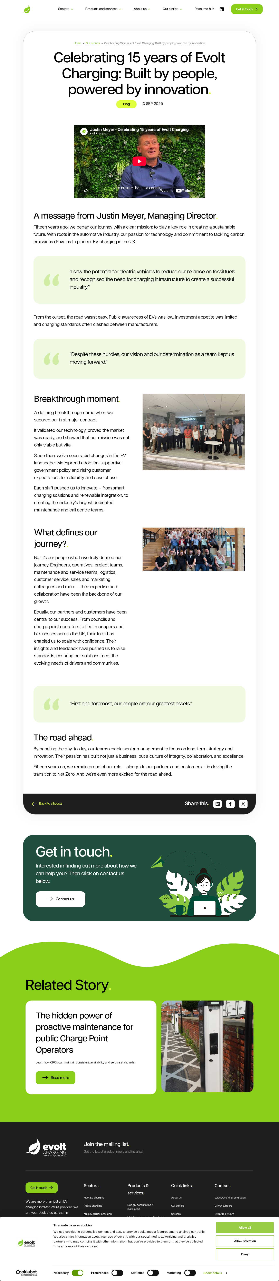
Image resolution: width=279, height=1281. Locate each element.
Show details (212, 1273)
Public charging (93, 1206)
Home (77, 43)
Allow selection (245, 1241)
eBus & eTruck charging (98, 1214)
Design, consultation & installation (140, 1207)
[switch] (117, 1273)
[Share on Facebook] (230, 804)
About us (140, 9)
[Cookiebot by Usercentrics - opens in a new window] (26, 1273)
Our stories (170, 9)
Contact (222, 1186)
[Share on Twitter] (243, 804)
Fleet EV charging (94, 1197)
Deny (245, 1254)
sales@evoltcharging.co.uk (230, 1197)
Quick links (181, 1186)
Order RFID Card (224, 1214)
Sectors (63, 9)
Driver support (223, 1206)
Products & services (138, 1189)
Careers (176, 1214)
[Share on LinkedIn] (217, 804)
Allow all (245, 1227)
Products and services (101, 9)
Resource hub (204, 9)
